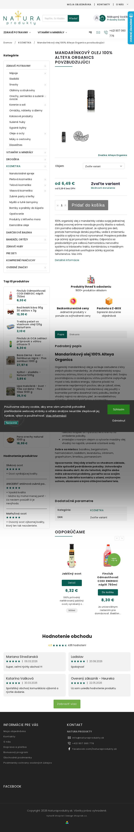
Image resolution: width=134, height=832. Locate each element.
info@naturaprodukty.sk (88, 737)
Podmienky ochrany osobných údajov (27, 762)
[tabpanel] (71, 581)
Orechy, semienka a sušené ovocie (26, 97)
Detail (72, 582)
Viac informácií (56, 415)
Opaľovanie (16, 213)
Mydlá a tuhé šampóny (23, 202)
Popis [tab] (61, 334)
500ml (72, 610)
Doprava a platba (15, 747)
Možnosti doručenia (103, 187)
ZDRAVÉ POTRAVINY (18, 66)
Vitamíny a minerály (19, 152)
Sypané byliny (17, 128)
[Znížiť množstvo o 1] (57, 205)
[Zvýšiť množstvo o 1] (65, 205)
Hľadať (73, 18)
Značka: (112, 155)
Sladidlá (14, 79)
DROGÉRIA (12, 159)
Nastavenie (11, 423)
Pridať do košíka (88, 205)
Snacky (13, 84)
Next (122, 538)
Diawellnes (15, 145)
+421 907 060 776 (83, 743)
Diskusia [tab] (75, 334)
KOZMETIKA (13, 166)
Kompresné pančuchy (20, 260)
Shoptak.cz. (81, 815)
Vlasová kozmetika (20, 190)
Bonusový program (15, 752)
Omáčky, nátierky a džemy (25, 110)
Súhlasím (118, 409)
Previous (117, 538)
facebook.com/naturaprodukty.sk (94, 748)
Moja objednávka (79, 4)
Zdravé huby (14, 246)
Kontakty (103, 4)
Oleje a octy (16, 133)
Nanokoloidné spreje (21, 173)
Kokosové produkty (21, 116)
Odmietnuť (118, 420)
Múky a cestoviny (20, 139)
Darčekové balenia (19, 232)
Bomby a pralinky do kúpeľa (26, 208)
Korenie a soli (17, 104)
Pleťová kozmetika (20, 179)
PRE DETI (11, 253)
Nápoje (13, 73)
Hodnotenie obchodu (67, 636)
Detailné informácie (67, 260)
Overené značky (17, 267)
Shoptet (59, 815)
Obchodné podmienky (17, 757)
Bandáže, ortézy (17, 239)
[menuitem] (18, 32)
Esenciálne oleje (19, 225)
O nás (120, 4)
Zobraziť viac (67, 704)
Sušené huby (17, 122)
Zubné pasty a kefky (21, 196)
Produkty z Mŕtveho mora (24, 219)
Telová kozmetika (20, 185)
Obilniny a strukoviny (22, 90)
